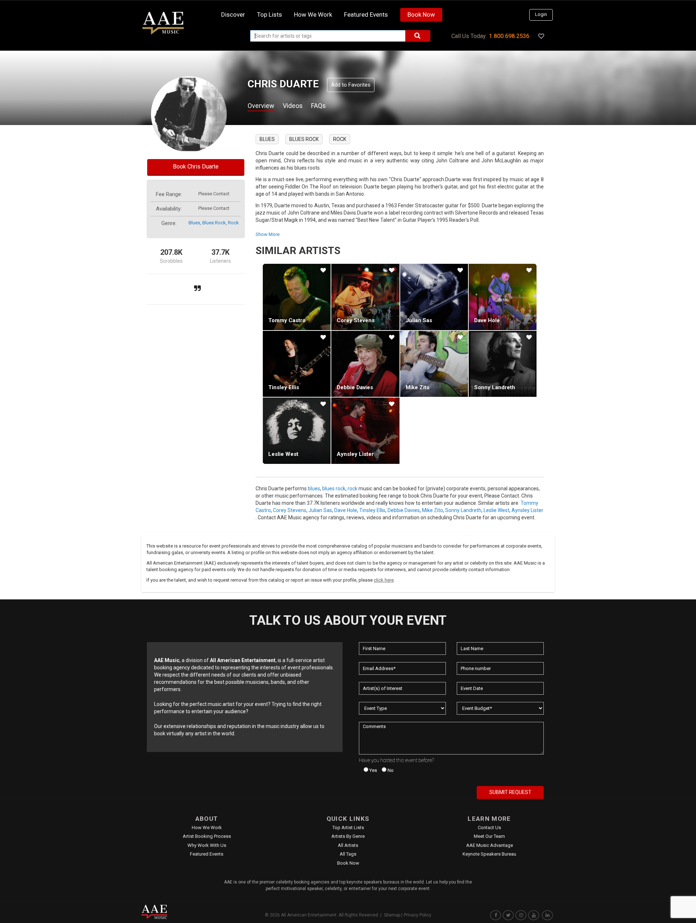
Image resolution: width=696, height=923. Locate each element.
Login (541, 14)
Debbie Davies (355, 387)
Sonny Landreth (494, 387)
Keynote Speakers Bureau (489, 854)
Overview (261, 105)
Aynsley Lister (355, 454)
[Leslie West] (297, 430)
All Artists (348, 845)
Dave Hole (487, 320)
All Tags (348, 854)
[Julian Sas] (434, 297)
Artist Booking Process (207, 836)
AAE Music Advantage (489, 845)
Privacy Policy (417, 915)
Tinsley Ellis (283, 387)
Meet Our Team (489, 836)
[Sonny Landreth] (502, 364)
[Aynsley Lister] (365, 430)
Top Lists (269, 14)
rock (233, 222)
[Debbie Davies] (365, 364)
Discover (233, 14)
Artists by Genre (348, 836)
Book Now (421, 14)
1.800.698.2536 (509, 36)
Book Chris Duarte (196, 166)
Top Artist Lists (348, 827)
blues (194, 222)
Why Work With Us (206, 845)
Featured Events (366, 14)
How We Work (207, 827)
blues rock (214, 222)
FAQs (318, 105)
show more (267, 234)
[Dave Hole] (502, 297)
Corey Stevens (355, 320)
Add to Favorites (350, 85)
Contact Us (489, 827)
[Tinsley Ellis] (297, 364)
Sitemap (392, 915)
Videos (293, 105)
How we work (313, 14)
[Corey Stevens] (365, 297)
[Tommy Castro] (297, 297)
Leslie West (283, 454)
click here (384, 580)
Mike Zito (418, 387)
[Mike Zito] (434, 364)
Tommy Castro (287, 320)
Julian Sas (419, 320)
